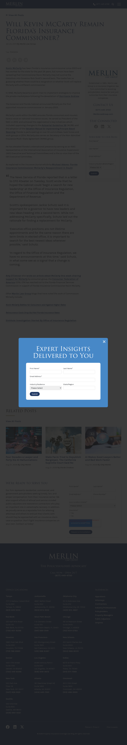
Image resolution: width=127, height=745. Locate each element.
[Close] (104, 341)
